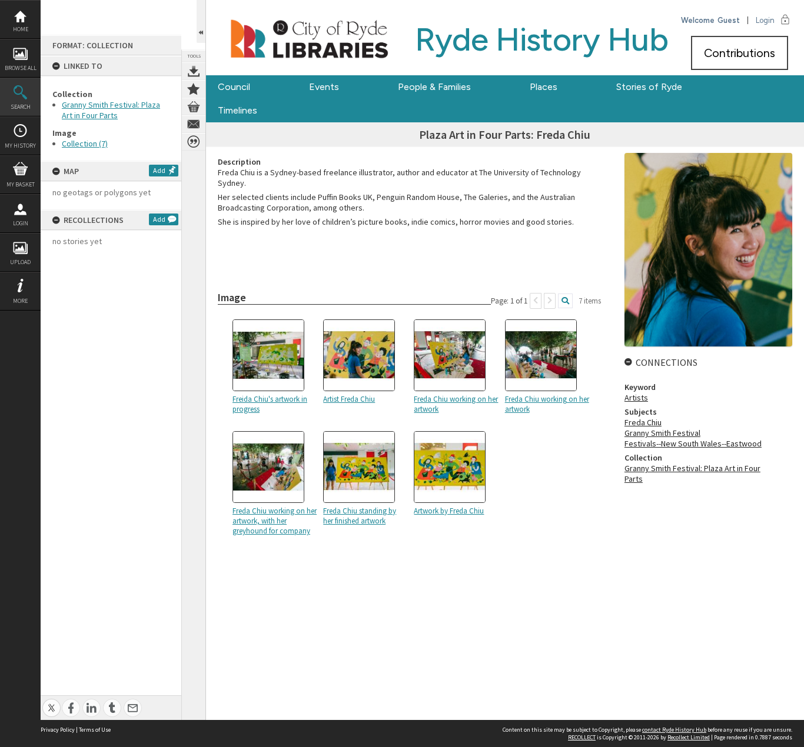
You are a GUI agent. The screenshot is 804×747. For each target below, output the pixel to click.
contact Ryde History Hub (674, 729)
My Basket (20, 184)
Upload (20, 262)
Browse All (20, 68)
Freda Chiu (643, 422)
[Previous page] (535, 301)
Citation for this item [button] (193, 142)
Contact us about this (193, 124)
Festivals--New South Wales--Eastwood (693, 443)
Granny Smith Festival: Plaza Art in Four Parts (111, 110)
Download (193, 71)
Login (20, 223)
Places (543, 86)
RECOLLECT (582, 737)
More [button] (20, 301)
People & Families (434, 86)
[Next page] (550, 301)
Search (21, 107)
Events (324, 86)
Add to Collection (193, 89)
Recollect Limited (688, 737)
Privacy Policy (58, 729)
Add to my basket (193, 106)
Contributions (739, 53)
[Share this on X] (51, 701)
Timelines (237, 110)
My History (20, 145)
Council (234, 86)
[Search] (565, 301)
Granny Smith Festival (662, 433)
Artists (636, 397)
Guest (728, 20)
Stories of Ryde (649, 86)
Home (20, 29)
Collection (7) (85, 143)
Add (159, 170)
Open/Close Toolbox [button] (201, 21)
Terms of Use (95, 729)
